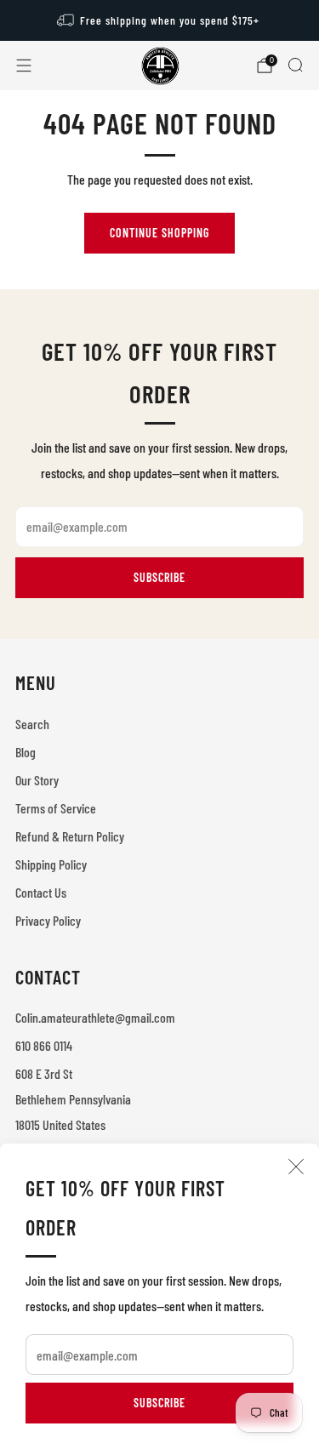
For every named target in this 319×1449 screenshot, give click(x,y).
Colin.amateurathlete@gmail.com (95, 1017)
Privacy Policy (48, 920)
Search (32, 724)
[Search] (295, 64)
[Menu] (23, 65)
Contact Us (40, 892)
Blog (25, 752)
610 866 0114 (43, 1045)
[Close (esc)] (296, 1166)
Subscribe (159, 1402)
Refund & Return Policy (69, 836)
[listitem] (160, 20)
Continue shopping (159, 232)
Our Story (37, 780)
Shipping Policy (51, 864)
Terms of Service (55, 808)
